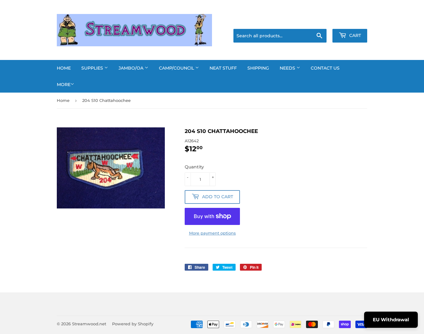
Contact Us (325, 68)
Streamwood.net (89, 323)
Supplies (92, 68)
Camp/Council (177, 68)
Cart (354, 35)
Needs (288, 68)
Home (64, 68)
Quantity (194, 167)
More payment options (212, 233)
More (63, 84)
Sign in (318, 21)
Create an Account (350, 21)
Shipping (258, 68)
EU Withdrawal (391, 320)
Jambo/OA (132, 68)
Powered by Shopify (132, 323)
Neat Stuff (223, 68)
